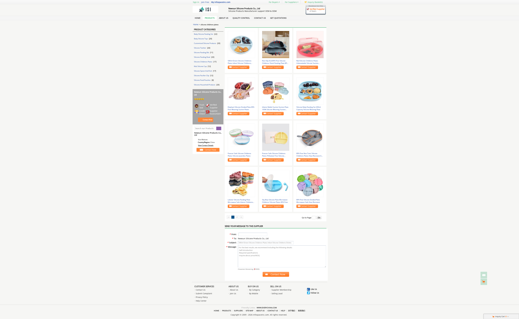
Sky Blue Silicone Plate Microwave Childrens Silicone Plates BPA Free (275, 201)
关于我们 (291, 310)
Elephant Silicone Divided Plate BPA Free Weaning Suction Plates (241, 108)
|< (228, 217)
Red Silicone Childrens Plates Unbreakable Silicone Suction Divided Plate (307, 62)
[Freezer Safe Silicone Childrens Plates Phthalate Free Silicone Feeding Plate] (275, 137)
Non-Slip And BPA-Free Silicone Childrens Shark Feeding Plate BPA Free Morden (275, 62)
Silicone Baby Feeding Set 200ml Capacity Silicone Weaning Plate (308, 108)
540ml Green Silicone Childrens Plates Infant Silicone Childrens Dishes (239, 62)
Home (197, 18)
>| (241, 217)
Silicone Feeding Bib (201, 52)
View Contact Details (205, 145)
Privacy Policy (202, 297)
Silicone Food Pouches (202, 80)
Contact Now (207, 120)
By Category (254, 290)
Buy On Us (253, 286)
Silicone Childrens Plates (203, 62)
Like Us (314, 289)
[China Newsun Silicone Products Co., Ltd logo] (207, 12)
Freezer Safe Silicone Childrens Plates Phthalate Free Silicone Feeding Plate (273, 154)
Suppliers (238, 310)
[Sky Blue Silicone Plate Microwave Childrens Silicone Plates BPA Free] (275, 183)
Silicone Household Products (205, 85)
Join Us (233, 293)
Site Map (249, 310)
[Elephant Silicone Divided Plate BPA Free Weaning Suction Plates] (241, 91)
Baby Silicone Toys (201, 39)
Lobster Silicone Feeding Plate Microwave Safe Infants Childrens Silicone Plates (240, 201)
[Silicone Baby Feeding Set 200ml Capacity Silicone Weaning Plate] (310, 91)
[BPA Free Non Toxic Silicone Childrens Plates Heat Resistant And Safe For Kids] (310, 137)
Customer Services (204, 286)
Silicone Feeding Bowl (202, 57)
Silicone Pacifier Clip (201, 75)
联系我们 (301, 310)
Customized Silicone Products (205, 43)
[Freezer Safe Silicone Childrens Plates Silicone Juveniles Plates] (241, 137)
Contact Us (260, 18)
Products (210, 18)
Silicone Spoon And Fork (203, 71)
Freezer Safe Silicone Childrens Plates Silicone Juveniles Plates (239, 154)
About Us (223, 18)
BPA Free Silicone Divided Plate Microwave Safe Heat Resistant (308, 201)
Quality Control (241, 18)
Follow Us (315, 293)
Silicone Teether (200, 48)
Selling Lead (277, 293)
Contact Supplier (239, 67)
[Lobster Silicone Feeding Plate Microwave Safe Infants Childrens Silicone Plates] (241, 183)
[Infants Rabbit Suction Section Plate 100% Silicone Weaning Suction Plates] (275, 91)
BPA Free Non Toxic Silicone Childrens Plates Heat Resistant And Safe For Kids (309, 154)
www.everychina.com (267, 307)
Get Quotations (278, 18)
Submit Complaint (204, 293)
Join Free (205, 2)
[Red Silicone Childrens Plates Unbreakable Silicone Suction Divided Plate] (310, 44)
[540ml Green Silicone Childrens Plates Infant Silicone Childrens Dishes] (241, 44)
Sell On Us (275, 286)
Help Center (201, 300)
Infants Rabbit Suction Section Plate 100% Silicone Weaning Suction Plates (275, 108)
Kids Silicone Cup (200, 66)
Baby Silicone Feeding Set (204, 34)
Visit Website (203, 139)
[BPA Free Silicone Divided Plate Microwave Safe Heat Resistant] (310, 183)
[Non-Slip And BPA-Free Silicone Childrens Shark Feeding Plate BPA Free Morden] (275, 44)
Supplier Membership (281, 290)
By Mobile (253, 293)
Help (283, 310)
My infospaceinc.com (220, 2)
